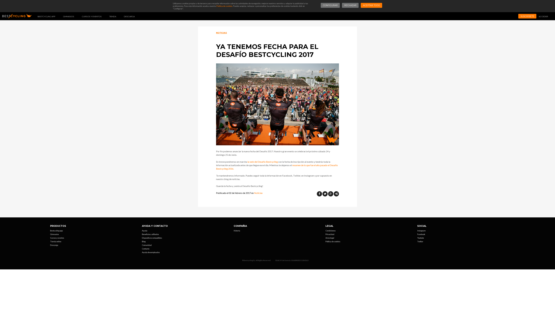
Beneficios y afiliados (150, 234)
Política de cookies (224, 6)
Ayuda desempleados (151, 252)
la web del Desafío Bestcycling (262, 161)
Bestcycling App (46, 16)
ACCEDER (543, 16)
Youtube (420, 238)
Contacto (145, 249)
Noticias (221, 32)
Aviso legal (329, 238)
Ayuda (144, 231)
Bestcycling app (56, 231)
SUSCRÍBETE (527, 16)
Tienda (112, 16)
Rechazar (350, 5)
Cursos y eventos (92, 16)
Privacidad (329, 234)
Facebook (421, 234)
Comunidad (147, 245)
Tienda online (55, 241)
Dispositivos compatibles (152, 238)
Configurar (330, 5)
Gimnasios (68, 16)
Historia (237, 231)
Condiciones (330, 231)
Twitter (420, 241)
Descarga (129, 16)
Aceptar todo (371, 5)
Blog (144, 241)
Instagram (421, 231)
